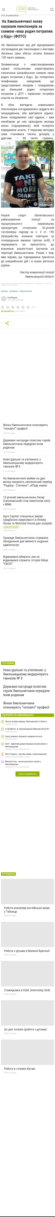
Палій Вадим (12, 297)
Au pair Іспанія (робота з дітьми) (25, 1029)
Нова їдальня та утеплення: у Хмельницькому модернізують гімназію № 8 (23, 463)
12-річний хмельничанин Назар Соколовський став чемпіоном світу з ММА (26, 500)
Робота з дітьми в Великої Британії (27, 951)
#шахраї (4, 291)
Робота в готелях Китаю (19, 1069)
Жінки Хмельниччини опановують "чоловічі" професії (25, 426)
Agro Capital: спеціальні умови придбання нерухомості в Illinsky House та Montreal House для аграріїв (27, 519)
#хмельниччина (25, 291)
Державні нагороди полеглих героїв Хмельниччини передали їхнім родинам (26, 444)
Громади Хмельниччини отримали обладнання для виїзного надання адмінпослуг (25, 541)
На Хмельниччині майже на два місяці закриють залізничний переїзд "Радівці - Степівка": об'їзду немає (27, 482)
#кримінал (13, 291)
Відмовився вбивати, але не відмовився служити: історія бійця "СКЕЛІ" (25, 560)
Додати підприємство (27, 774)
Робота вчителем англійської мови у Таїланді (27, 909)
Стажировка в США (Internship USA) (27, 990)
